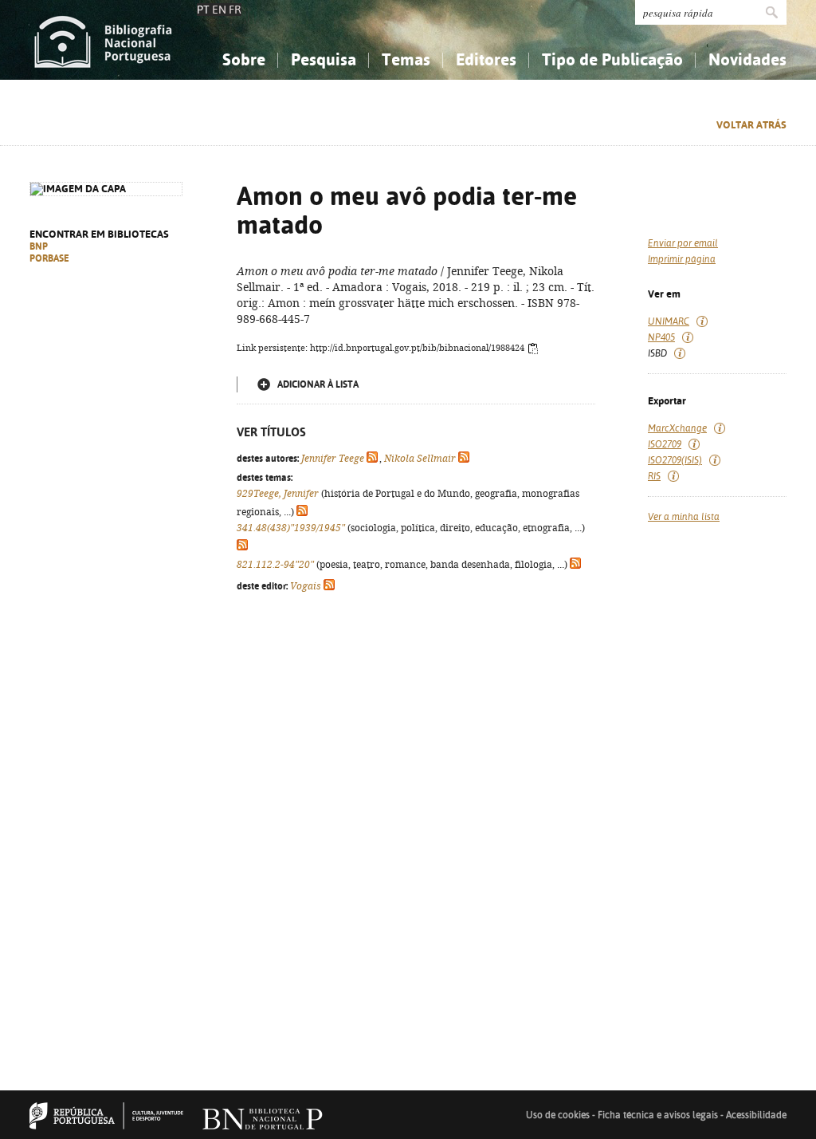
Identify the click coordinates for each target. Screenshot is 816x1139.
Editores (486, 59)
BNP (38, 246)
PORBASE (49, 258)
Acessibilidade (756, 1115)
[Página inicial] (103, 40)
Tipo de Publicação (612, 59)
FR (235, 9)
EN (219, 9)
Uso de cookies (558, 1115)
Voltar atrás (751, 125)
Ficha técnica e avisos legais (658, 1115)
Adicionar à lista (318, 384)
